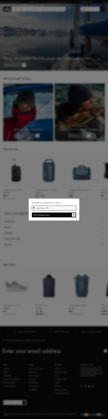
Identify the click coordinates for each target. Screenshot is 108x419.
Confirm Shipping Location (41, 215)
